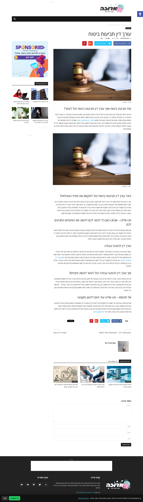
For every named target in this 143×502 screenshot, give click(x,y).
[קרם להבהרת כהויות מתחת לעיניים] (20, 113)
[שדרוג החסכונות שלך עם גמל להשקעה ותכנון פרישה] (119, 374)
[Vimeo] (34, 484)
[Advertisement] (52, 8)
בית (130, 25)
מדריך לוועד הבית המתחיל (40, 102)
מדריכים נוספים (125, 361)
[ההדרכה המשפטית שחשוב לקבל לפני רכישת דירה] (39, 113)
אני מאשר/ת (14, 498)
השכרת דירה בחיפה (59, 333)
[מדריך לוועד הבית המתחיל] (39, 94)
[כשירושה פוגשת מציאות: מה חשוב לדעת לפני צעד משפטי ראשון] (65, 374)
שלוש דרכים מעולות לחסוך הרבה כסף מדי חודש (21, 103)
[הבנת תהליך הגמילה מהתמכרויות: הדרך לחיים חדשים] (92, 374)
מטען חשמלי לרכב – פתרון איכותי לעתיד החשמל (115, 333)
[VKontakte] (27, 484)
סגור (4, 498)
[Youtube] (21, 484)
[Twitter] (40, 484)
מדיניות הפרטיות (83, 498)
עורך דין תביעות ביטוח (86, 120)
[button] (140, 14)
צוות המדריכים (125, 38)
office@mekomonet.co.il (85, 492)
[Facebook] (46, 484)
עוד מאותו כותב (113, 361)
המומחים (128, 28)
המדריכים (45, 99)
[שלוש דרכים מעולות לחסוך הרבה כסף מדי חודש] (20, 94)
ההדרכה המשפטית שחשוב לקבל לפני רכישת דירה (40, 121)
